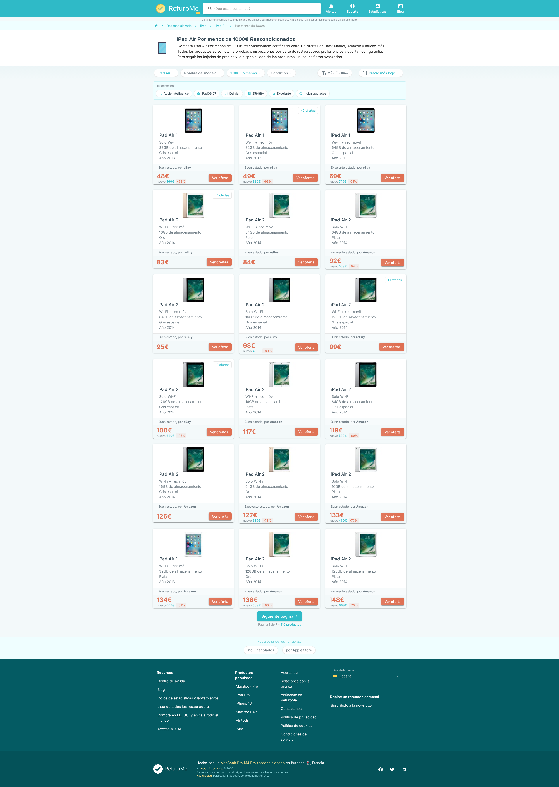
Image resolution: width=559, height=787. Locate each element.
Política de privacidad (299, 717)
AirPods (242, 720)
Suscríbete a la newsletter (352, 705)
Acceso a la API (170, 729)
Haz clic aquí (297, 19)
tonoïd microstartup (211, 768)
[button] (166, 73)
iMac (240, 729)
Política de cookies (296, 725)
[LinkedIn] (403, 769)
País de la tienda (343, 670)
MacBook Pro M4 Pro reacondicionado (253, 763)
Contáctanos (291, 708)
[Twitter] (392, 769)
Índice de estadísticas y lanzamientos (188, 698)
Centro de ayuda (171, 681)
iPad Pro (243, 695)
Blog (161, 689)
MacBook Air (246, 712)
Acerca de (289, 672)
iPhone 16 (244, 703)
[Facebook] (380, 769)
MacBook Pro (247, 686)
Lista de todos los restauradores (183, 706)
